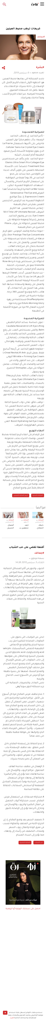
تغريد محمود (38, 73)
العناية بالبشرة (37, 495)
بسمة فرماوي (37, 558)
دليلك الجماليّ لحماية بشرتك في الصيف (38, 527)
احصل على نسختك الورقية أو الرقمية (23, 909)
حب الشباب (39, 842)
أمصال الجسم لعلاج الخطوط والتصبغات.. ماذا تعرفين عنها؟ (8, 527)
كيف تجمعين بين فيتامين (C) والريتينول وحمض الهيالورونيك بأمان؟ (23, 527)
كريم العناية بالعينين (20, 495)
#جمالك (40, 520)
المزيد (12, 1018)
